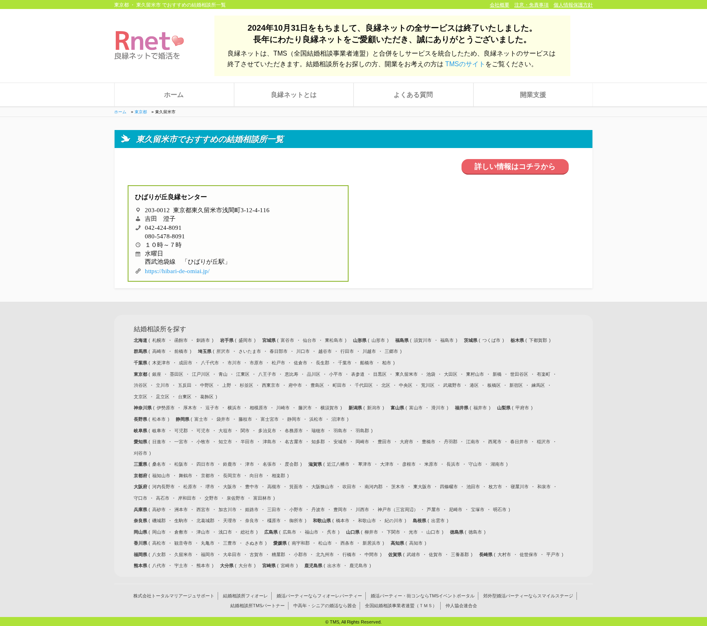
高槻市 (274, 486)
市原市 (256, 362)
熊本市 (203, 565)
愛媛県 (280, 543)
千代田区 (364, 385)
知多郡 (318, 441)
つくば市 (491, 340)
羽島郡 (362, 430)
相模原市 (259, 407)
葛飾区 (207, 396)
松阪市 (181, 464)
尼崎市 (455, 509)
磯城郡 (159, 520)
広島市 (289, 532)
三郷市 (391, 351)
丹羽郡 (450, 441)
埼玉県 (205, 351)
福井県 (462, 407)
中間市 (371, 554)
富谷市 (287, 340)
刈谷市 (140, 453)
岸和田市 (187, 498)
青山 (222, 374)
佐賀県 (395, 554)
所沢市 (223, 351)
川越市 (369, 351)
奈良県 (141, 520)
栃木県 (518, 340)
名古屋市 (294, 441)
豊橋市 (428, 441)
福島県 (402, 340)
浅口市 (225, 532)
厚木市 (190, 407)
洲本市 (181, 509)
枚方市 (495, 486)
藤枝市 (245, 419)
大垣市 (225, 430)
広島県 (271, 532)
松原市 (190, 486)
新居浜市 (372, 543)
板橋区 (494, 385)
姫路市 (252, 509)
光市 (413, 532)
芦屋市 (433, 509)
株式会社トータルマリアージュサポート (173, 596)
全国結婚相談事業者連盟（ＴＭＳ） (401, 606)
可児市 (203, 430)
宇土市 (181, 565)
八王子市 (267, 374)
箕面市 (296, 486)
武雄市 (413, 554)
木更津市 (161, 362)
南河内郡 (374, 486)
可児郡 (181, 430)
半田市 (247, 441)
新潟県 (356, 407)
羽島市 (340, 430)
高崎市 (159, 351)
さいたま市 (250, 351)
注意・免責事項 (531, 5)
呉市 (331, 532)
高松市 (159, 543)
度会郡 (291, 464)
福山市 (311, 532)
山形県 (360, 340)
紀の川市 (394, 520)
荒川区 (428, 385)
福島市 (447, 340)
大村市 (504, 554)
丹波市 (318, 509)
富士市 (201, 419)
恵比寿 (291, 374)
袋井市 (223, 419)
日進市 (159, 441)
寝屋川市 (520, 486)
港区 (474, 385)
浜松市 (316, 419)
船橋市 (367, 362)
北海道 (141, 340)
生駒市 (181, 520)
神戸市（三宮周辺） (398, 509)
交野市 (211, 498)
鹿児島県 (314, 565)
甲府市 (522, 407)
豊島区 (317, 385)
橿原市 (274, 520)
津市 (249, 464)
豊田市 (384, 441)
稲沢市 (543, 441)
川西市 (362, 509)
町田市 (339, 385)
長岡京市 (232, 475)
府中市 (295, 385)
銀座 (156, 374)
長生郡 (322, 362)
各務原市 (294, 430)
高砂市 (159, 509)
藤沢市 (305, 407)
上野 (226, 385)
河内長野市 (163, 486)
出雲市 (438, 520)
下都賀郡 (538, 340)
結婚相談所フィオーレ (245, 596)
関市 (245, 430)
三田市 (274, 509)
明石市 (500, 509)
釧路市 (203, 340)
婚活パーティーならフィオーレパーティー (319, 596)
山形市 (378, 340)
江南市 (473, 441)
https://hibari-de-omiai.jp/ (177, 270)
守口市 (140, 498)
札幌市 (159, 340)
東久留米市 (406, 374)
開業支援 (533, 94)
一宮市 (181, 441)
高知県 (398, 543)
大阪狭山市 (322, 486)
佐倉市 (300, 362)
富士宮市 (270, 419)
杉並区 (246, 385)
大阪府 (141, 486)
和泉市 (544, 486)
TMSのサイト (465, 64)
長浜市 (453, 464)
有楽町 (543, 374)
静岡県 (183, 419)
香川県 (141, 543)
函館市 (181, 340)
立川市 (162, 385)
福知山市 (161, 475)
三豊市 (229, 543)
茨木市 (398, 486)
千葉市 (344, 362)
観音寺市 (183, 543)
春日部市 (279, 351)
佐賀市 (435, 554)
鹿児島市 (358, 565)
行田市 (347, 351)
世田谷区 (519, 374)
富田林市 (262, 498)
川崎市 (283, 407)
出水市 (334, 565)
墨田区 (176, 374)
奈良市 (252, 520)
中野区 (207, 385)
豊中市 (252, 486)
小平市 (335, 374)
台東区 (184, 396)
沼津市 (338, 419)
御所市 (296, 520)
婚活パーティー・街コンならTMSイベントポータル (423, 596)
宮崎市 (287, 565)
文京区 (140, 396)
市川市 (234, 362)
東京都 (141, 112)
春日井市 (519, 441)
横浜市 (234, 407)
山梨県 (504, 407)
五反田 (184, 385)
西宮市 (203, 509)
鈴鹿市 (229, 464)
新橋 (497, 374)
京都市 (207, 475)
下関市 (393, 532)
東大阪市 (422, 486)
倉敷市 (181, 532)
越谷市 (325, 351)
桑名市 (159, 464)
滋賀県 (315, 464)
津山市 (203, 532)
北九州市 (325, 554)
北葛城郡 (205, 520)
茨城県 (471, 340)
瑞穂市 (318, 430)
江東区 (243, 374)
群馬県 (141, 351)
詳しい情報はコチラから (515, 166)
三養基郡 (460, 554)
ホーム (174, 94)
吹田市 (349, 486)
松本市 (159, 419)
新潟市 (374, 407)
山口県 (353, 532)
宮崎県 (269, 565)
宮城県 (269, 340)
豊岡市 (340, 509)
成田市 (185, 362)
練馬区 (538, 385)
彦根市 (409, 464)
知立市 (225, 441)
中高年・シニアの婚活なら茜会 (324, 606)
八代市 (159, 565)
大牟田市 (232, 554)
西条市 (347, 543)
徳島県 (457, 532)
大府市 (406, 441)
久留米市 (183, 554)
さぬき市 (254, 543)
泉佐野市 (236, 498)
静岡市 (294, 419)
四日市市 (205, 464)
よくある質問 (413, 94)
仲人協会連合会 (461, 606)
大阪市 (229, 486)
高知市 (416, 543)
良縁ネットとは (294, 94)
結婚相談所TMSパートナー (257, 606)
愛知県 (141, 441)
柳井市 (371, 532)
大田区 (450, 374)
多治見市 (267, 430)
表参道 (358, 374)
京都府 (141, 475)
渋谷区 (140, 385)
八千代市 (210, 362)
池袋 (430, 374)
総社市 (247, 532)
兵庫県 (141, 509)
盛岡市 (245, 340)
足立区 (162, 396)
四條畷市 (449, 486)
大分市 (245, 565)
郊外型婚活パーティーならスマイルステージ (528, 596)
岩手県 (227, 340)
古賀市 (256, 554)
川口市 (303, 351)
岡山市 (159, 532)
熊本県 (141, 565)
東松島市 (334, 340)
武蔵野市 (452, 385)
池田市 (473, 486)
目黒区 (380, 374)
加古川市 (227, 509)
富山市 (416, 407)
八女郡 (159, 554)
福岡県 (141, 554)
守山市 (475, 464)
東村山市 (475, 374)
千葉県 (141, 362)
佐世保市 (529, 554)
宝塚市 (477, 509)
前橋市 (181, 351)
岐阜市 (159, 430)
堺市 (209, 486)
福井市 (480, 407)
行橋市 (349, 554)
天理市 (229, 520)
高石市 (162, 498)
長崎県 (486, 554)
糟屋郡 (278, 554)
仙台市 (309, 340)
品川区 (313, 374)
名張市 (269, 464)
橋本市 (342, 520)
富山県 (398, 407)
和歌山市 (367, 520)
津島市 (269, 441)
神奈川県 (143, 407)
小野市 (296, 509)
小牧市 (203, 441)
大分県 (227, 565)
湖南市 (497, 464)
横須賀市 (329, 407)
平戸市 (553, 554)
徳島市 (475, 532)
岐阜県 (141, 430)
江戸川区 (201, 374)
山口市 (433, 532)
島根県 (420, 520)
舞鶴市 (185, 475)
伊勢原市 (166, 407)
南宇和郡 (301, 543)
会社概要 (499, 5)
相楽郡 (278, 475)
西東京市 (271, 385)
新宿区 (516, 385)
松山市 (325, 543)
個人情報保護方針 (573, 5)
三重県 (141, 464)
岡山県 (141, 532)
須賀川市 (423, 340)
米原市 (431, 464)
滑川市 (438, 407)
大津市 (387, 464)
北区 (385, 385)
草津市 (365, 464)
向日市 (256, 475)
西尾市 (495, 441)
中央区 (405, 385)
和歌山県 (322, 520)
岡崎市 (362, 441)
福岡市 (207, 554)
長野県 (141, 419)
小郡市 (300, 554)
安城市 (340, 441)
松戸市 (278, 362)
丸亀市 (207, 543)
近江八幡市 (338, 464)
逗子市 (212, 407)
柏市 (386, 362)
